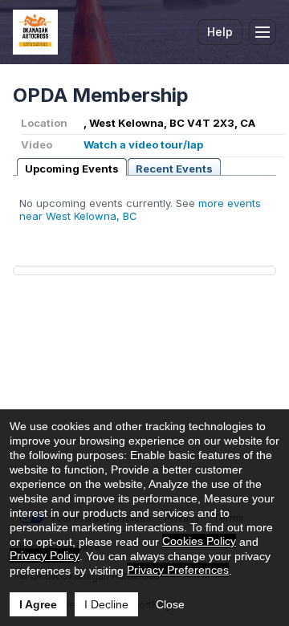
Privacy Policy (44, 555)
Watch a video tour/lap (143, 144)
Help (220, 32)
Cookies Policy (199, 541)
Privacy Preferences (178, 569)
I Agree (38, 604)
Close (170, 604)
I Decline (106, 604)
